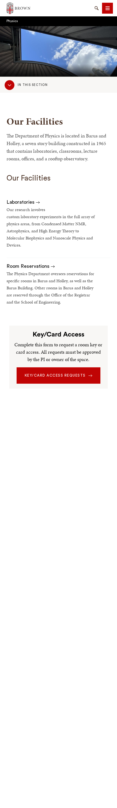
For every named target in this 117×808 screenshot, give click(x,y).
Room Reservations (29, 266)
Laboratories (21, 202)
